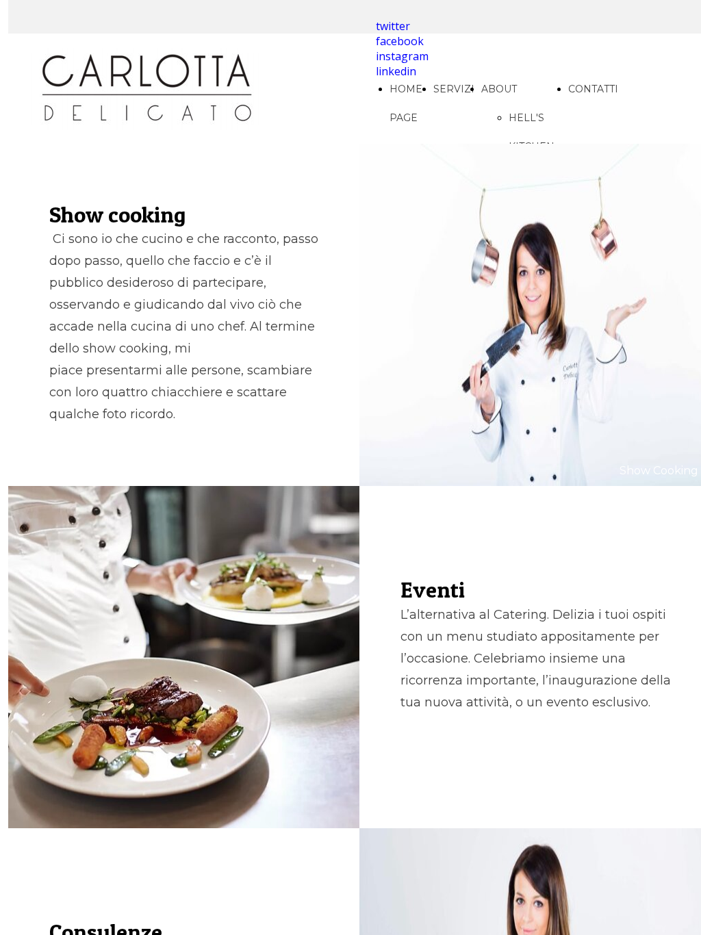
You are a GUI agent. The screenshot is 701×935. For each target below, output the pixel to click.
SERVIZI (453, 89)
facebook (400, 41)
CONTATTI (593, 89)
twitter (393, 26)
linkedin (396, 71)
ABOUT (499, 89)
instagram (402, 56)
